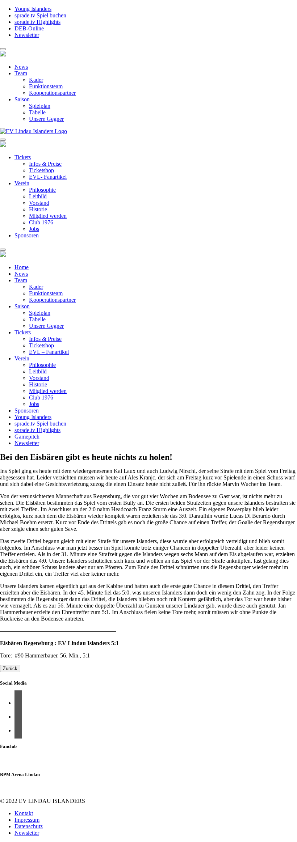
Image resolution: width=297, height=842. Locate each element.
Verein (21, 183)
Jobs (34, 229)
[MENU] (3, 49)
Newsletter (26, 35)
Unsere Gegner (46, 119)
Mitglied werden (48, 216)
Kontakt (23, 813)
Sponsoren (26, 235)
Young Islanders (32, 9)
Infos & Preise (45, 164)
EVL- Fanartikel (48, 177)
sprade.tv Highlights (37, 22)
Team (20, 73)
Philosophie (42, 190)
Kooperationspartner (52, 93)
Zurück (10, 668)
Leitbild (38, 196)
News (21, 67)
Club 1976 (41, 222)
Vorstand (39, 203)
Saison (22, 99)
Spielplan (39, 106)
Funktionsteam (46, 86)
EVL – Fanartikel (49, 352)
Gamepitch (26, 436)
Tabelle (37, 112)
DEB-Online (29, 28)
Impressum (26, 820)
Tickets (22, 157)
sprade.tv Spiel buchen (40, 15)
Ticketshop (41, 170)
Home (21, 267)
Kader (36, 80)
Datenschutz (28, 826)
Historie (38, 209)
